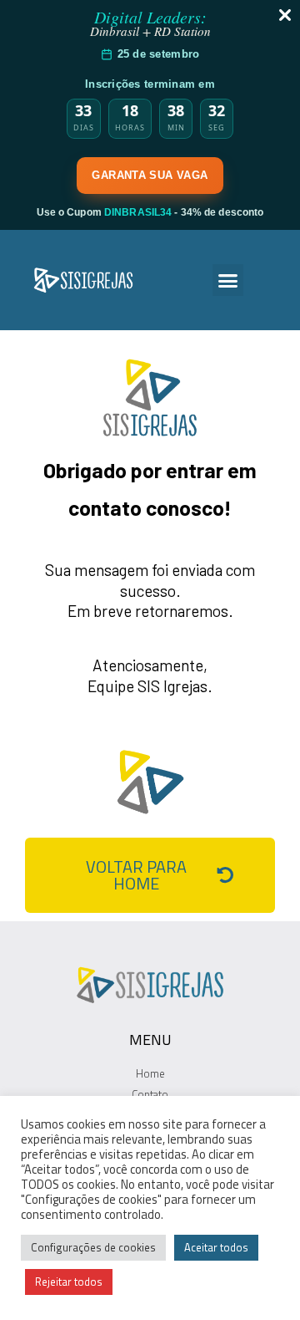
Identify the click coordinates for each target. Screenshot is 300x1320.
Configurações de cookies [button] (93, 1247)
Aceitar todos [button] (216, 1247)
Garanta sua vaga (150, 175)
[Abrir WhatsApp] (258, 1277)
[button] (228, 280)
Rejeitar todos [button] (68, 1281)
